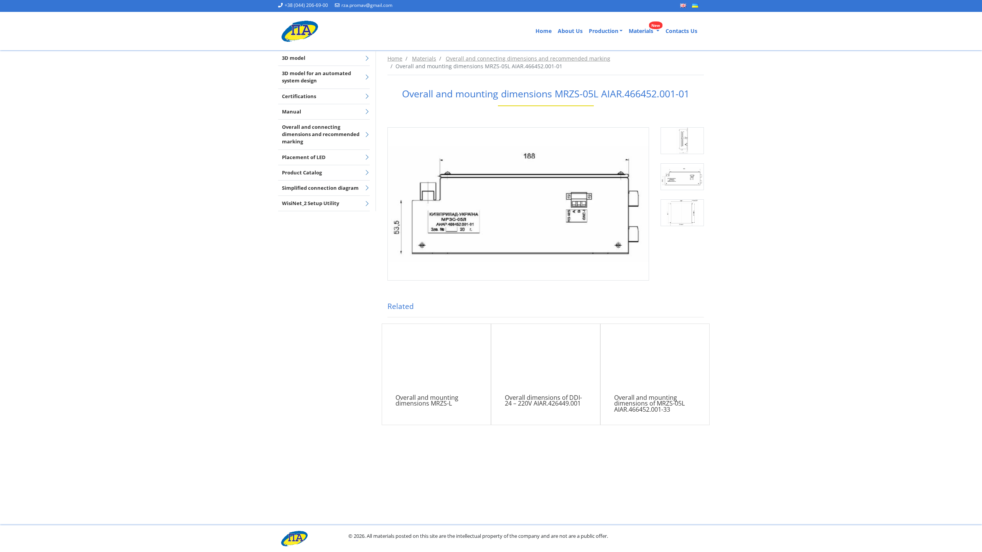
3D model (293, 57)
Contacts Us (681, 30)
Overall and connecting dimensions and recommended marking (320, 134)
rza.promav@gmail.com (366, 5)
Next (709, 181)
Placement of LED (304, 157)
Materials (644, 29)
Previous (655, 181)
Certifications (299, 96)
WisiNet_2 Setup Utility (310, 203)
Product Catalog (302, 172)
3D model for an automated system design (316, 77)
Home (543, 30)
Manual (291, 111)
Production (603, 30)
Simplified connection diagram (320, 187)
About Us (570, 30)
